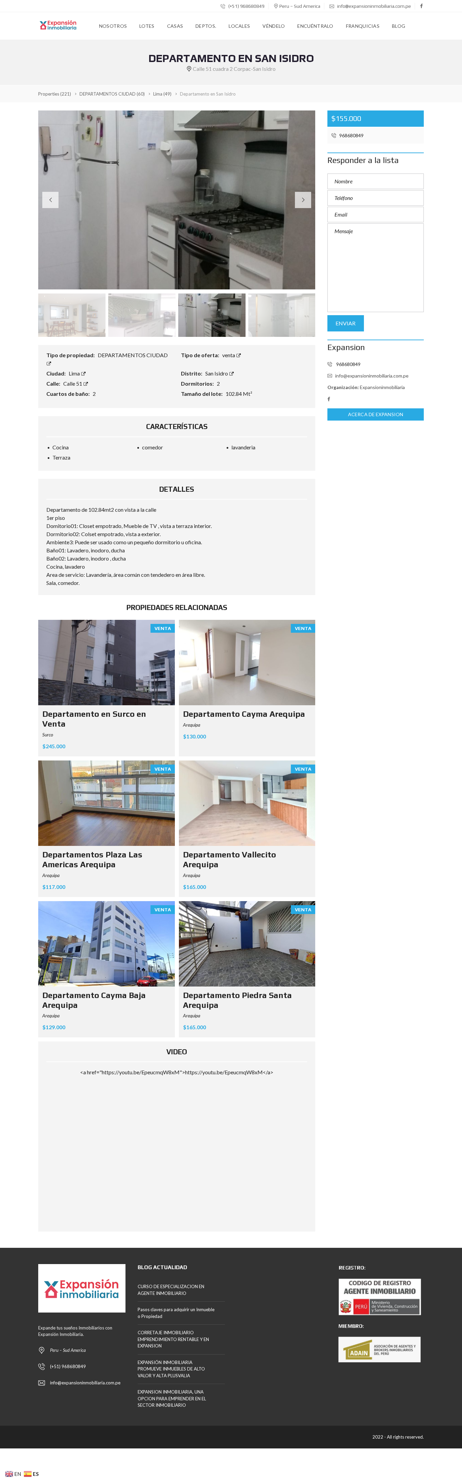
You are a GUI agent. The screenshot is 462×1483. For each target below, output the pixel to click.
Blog (398, 26)
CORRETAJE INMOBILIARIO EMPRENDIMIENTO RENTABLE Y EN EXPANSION (173, 1339)
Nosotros (113, 26)
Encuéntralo (315, 26)
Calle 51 (73, 383)
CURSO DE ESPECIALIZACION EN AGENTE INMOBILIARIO (171, 1290)
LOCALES (239, 26)
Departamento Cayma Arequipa (244, 713)
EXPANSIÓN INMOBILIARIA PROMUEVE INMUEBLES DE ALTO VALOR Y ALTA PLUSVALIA (171, 1369)
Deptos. (205, 26)
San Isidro (217, 373)
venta (229, 355)
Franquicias (362, 26)
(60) (112, 94)
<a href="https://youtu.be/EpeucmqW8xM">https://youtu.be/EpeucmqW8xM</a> (176, 1072)
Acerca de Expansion (375, 414)
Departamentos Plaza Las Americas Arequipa (92, 859)
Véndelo (273, 26)
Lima (75, 373)
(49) (162, 94)
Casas (175, 26)
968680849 (351, 135)
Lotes (147, 26)
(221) (54, 94)
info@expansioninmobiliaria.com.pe (373, 6)
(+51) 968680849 (245, 6)
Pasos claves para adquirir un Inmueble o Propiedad (176, 1313)
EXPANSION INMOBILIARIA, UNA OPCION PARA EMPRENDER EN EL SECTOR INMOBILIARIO (172, 1398)
